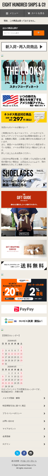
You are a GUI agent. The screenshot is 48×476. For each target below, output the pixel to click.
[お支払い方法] (24, 313)
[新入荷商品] (24, 50)
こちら (12, 153)
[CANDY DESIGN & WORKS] (2, 56)
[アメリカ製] (24, 107)
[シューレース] (24, 187)
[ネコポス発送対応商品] (24, 122)
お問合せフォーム (28, 162)
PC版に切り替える (29, 461)
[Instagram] (2, 275)
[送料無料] (24, 269)
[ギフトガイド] (24, 236)
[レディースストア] (2, 330)
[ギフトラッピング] (24, 257)
